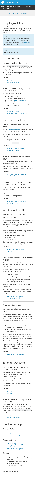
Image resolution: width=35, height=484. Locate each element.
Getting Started (11, 443)
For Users (17, 6)
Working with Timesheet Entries (17, 113)
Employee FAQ (6, 8)
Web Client (10, 80)
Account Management (13, 82)
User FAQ (26, 42)
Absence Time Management (15, 249)
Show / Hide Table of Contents (17, 13)
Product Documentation (7, 6)
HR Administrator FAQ (13, 298)
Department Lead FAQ (13, 434)
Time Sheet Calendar (19, 100)
